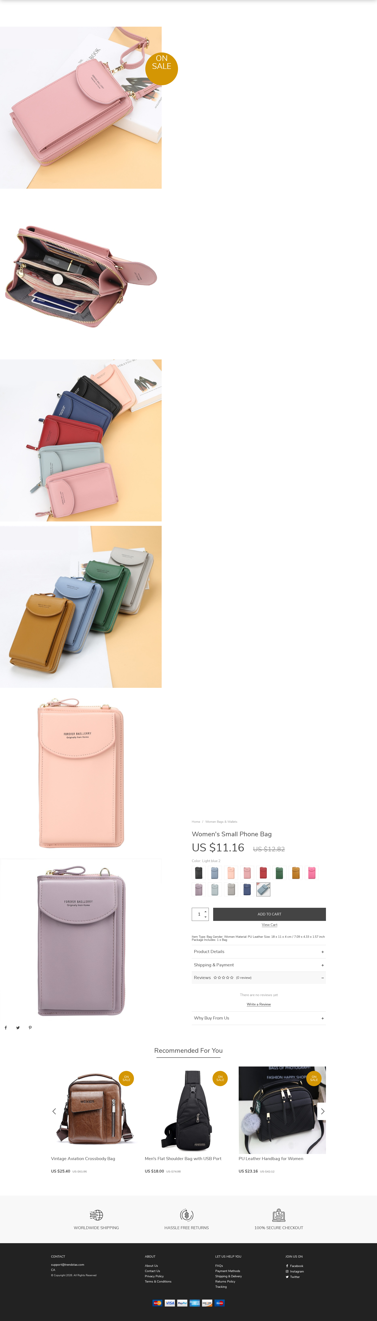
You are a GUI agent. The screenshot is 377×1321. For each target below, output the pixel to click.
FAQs (219, 1265)
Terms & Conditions (158, 1281)
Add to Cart (269, 914)
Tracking (221, 1286)
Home (196, 821)
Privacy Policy (154, 1276)
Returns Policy (225, 1281)
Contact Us (152, 1271)
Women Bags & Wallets (221, 821)
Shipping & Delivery (228, 1276)
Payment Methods (227, 1271)
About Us (151, 1265)
